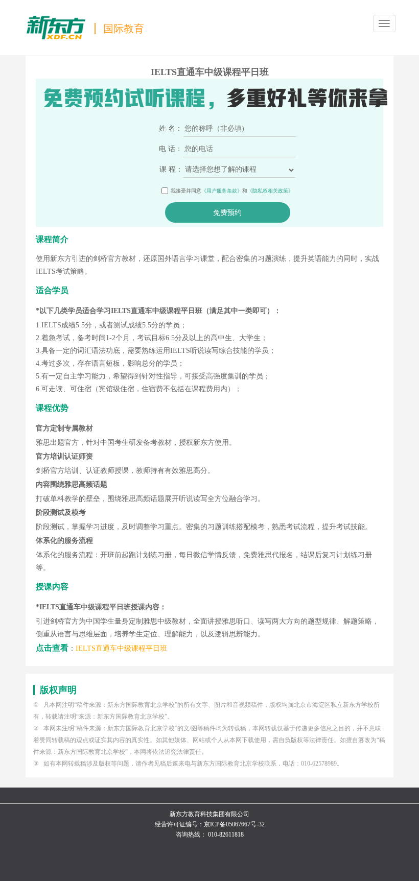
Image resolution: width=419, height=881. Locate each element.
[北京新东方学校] (56, 27)
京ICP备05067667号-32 (234, 824)
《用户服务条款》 (221, 191)
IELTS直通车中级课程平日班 (121, 648)
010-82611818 (226, 834)
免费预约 (227, 213)
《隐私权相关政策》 (270, 191)
